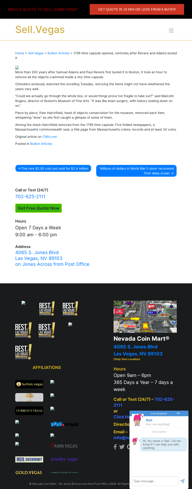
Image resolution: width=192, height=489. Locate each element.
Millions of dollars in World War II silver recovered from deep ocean (137, 171)
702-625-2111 (30, 196)
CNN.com (49, 137)
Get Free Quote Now (38, 208)
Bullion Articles (41, 144)
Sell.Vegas (40, 29)
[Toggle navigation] (171, 30)
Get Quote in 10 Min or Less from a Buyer (137, 9)
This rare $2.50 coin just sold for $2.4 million (54, 168)
